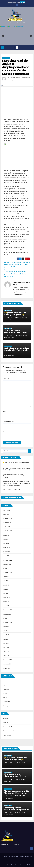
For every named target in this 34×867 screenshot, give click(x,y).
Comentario (6, 378)
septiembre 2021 (7, 622)
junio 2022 (6, 585)
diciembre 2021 (7, 610)
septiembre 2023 (7, 531)
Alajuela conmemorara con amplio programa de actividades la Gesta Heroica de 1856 (15, 274)
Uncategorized (5, 57)
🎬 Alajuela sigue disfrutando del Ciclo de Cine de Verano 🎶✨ (15, 332)
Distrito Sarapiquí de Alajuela (11, 489)
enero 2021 (6, 655)
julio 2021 (6, 630)
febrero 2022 (6, 601)
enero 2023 (6, 556)
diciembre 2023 (7, 518)
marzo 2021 (6, 647)
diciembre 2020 (7, 660)
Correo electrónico (8, 421)
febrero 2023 (6, 551)
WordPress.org (7, 735)
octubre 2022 (6, 568)
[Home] (2, 47)
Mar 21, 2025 (8, 762)
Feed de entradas (8, 727)
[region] (17, 36)
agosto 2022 (6, 576)
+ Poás (5, 693)
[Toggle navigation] (17, 47)
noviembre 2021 (7, 614)
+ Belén (5, 685)
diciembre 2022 (7, 560)
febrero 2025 (6, 514)
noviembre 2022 (7, 564)
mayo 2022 (6, 589)
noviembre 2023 (7, 522)
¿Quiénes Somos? (15, 864)
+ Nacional (6, 689)
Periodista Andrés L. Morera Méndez (20, 77)
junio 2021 (6, 635)
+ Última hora (7, 701)
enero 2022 (6, 605)
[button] (3, 36)
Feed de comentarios (9, 731)
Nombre (5, 411)
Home (8, 864)
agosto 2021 (6, 626)
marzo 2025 (6, 510)
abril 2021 (6, 643)
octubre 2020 (6, 668)
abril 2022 (6, 593)
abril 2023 (6, 543)
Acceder (5, 722)
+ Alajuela (6, 681)
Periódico (29, 864)
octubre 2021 (6, 618)
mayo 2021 (6, 639)
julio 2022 (6, 581)
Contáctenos (23, 864)
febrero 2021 (6, 651)
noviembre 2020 (7, 664)
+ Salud (5, 697)
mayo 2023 (6, 539)
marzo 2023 (6, 547)
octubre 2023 (6, 527)
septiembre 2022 (7, 572)
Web (4, 432)
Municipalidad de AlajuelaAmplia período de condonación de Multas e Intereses (15, 67)
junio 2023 (6, 535)
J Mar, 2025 (8, 317)
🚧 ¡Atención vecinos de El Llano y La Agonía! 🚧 (16, 314)
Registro (5, 718)
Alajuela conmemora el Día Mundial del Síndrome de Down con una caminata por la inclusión (16, 351)
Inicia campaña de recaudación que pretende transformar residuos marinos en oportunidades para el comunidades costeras (16, 483)
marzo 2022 (6, 597)
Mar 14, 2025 (8, 795)
